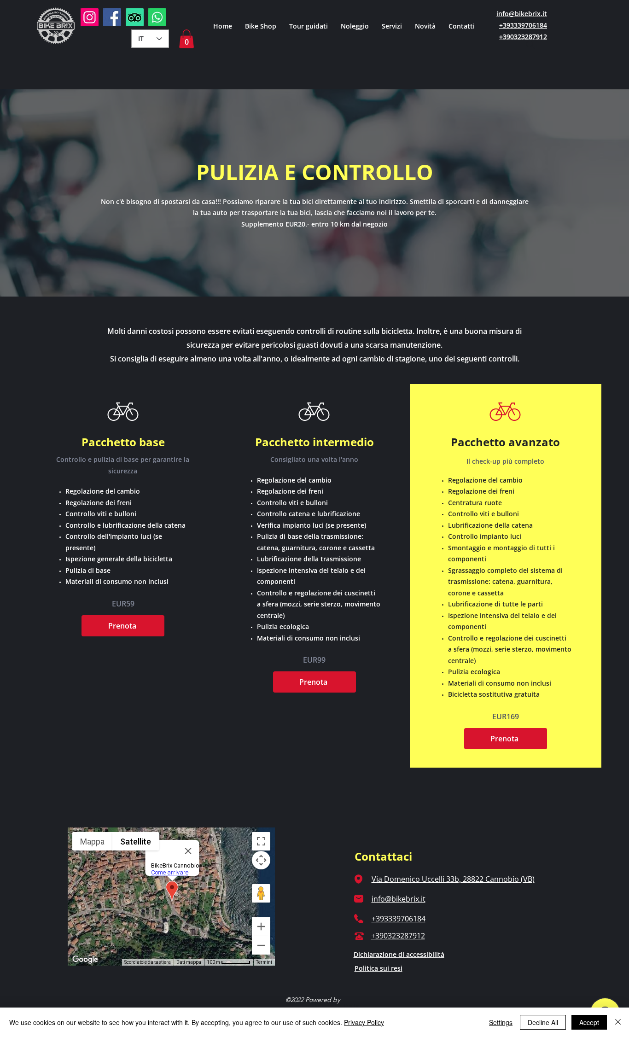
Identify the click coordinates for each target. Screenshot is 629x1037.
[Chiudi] (617, 1022)
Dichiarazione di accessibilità (399, 954)
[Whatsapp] (157, 17)
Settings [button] (501, 1022)
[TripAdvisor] (135, 17)
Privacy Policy (364, 1022)
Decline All (543, 1022)
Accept (589, 1022)
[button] (392, 26)
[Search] (530, 44)
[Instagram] (90, 17)
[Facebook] (112, 17)
